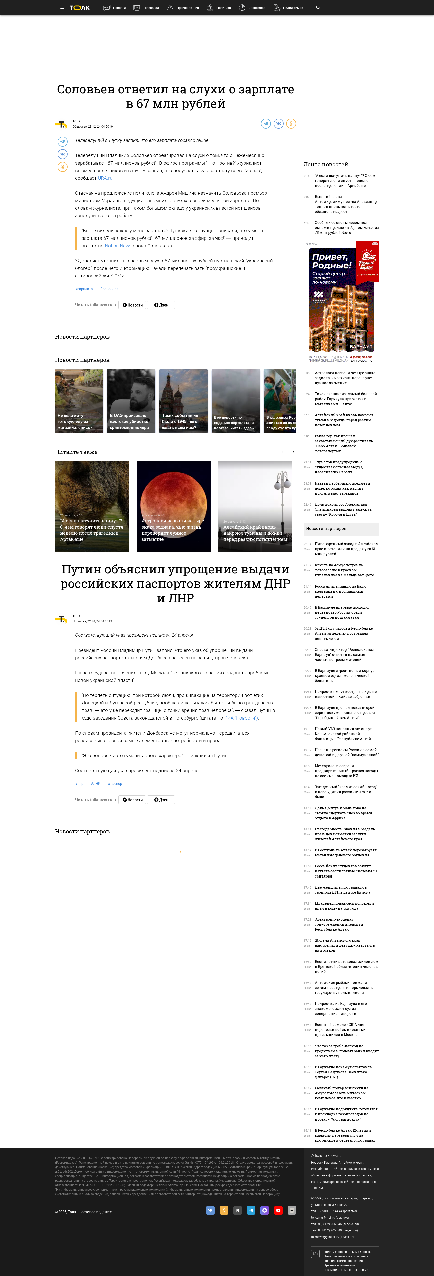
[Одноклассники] (291, 123)
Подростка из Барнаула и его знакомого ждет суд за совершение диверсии (341, 1008)
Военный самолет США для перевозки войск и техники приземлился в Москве (340, 1029)
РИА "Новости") (241, 718)
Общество (80, 126)
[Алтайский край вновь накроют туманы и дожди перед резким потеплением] (255, 506)
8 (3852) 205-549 (330, 1230)
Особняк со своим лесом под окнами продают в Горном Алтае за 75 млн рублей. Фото (347, 227)
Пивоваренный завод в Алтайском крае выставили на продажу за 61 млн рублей (347, 548)
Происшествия (188, 8)
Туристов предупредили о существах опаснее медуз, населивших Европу (339, 467)
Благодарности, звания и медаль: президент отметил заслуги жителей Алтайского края (345, 834)
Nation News (118, 246)
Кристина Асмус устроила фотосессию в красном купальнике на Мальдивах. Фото (344, 570)
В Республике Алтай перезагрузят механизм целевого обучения (346, 852)
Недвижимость (294, 8)
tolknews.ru (332, 1156)
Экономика (256, 8)
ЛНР (95, 784)
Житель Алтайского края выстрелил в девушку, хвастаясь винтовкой (345, 945)
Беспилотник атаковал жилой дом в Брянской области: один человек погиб (346, 966)
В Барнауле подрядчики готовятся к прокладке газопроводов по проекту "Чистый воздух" (346, 1114)
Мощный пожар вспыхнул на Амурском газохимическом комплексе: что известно (341, 1093)
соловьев (109, 289)
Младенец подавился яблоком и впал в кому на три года (344, 906)
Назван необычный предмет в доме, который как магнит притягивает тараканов (342, 488)
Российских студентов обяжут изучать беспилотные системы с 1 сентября (346, 871)
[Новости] (132, 305)
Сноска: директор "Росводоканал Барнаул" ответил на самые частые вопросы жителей (344, 654)
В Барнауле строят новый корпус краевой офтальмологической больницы (345, 675)
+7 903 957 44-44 (330, 1211)
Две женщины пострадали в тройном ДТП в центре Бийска (342, 890)
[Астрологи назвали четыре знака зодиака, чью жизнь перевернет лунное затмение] (174, 506)
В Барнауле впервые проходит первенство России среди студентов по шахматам (342, 612)
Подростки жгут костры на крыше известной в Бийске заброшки (346, 694)
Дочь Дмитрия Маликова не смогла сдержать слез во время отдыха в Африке (343, 813)
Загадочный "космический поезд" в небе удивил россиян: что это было (346, 791)
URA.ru (105, 178)
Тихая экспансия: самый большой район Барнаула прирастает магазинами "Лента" (346, 398)
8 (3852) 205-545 (330, 1224)
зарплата (84, 289)
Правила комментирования (343, 1261)
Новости (119, 8)
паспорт (116, 784)
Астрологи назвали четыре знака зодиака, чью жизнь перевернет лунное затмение (173, 530)
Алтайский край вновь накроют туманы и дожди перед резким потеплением (255, 533)
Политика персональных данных (347, 1252)
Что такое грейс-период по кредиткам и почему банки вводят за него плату (347, 1051)
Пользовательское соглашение (346, 1256)
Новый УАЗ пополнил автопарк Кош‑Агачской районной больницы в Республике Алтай (343, 733)
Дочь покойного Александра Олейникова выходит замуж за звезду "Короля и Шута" (343, 509)
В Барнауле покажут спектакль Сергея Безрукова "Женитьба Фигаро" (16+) (343, 1072)
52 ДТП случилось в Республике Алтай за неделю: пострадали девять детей (344, 633)
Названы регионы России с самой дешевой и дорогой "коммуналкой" (347, 752)
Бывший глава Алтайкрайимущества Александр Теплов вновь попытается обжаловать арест (346, 204)
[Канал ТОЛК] (161, 305)
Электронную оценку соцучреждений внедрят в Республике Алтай (339, 924)
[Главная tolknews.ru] (80, 8)
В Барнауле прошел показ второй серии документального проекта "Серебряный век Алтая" (345, 712)
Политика (223, 8)
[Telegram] (265, 123)
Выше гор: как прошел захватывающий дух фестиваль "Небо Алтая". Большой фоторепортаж (344, 443)
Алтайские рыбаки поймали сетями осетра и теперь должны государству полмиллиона (344, 987)
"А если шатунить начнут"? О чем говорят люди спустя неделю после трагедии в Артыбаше (91, 530)
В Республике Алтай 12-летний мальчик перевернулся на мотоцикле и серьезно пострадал (345, 1135)
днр (79, 784)
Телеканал (151, 8)
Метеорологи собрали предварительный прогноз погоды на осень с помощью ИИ (346, 770)
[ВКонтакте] (278, 123)
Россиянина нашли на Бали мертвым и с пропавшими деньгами (340, 591)
